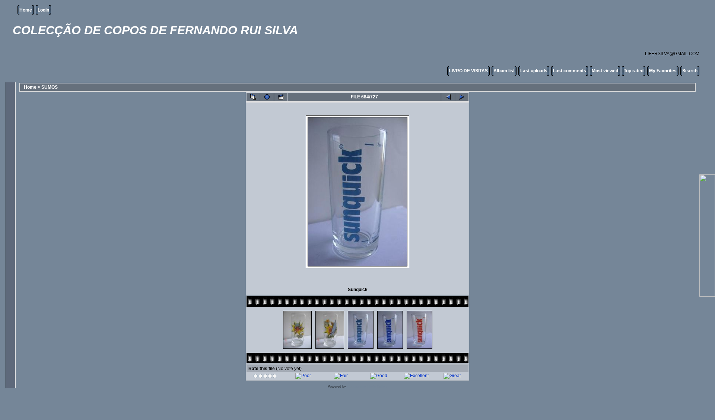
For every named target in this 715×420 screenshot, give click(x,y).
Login (43, 10)
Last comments (569, 70)
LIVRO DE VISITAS (468, 70)
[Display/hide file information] (267, 97)
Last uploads (533, 70)
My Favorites (663, 70)
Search (689, 70)
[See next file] (461, 97)
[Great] (452, 375)
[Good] (378, 375)
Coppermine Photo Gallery (367, 386)
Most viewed (605, 70)
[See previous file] (448, 97)
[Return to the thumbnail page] (253, 97)
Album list (504, 70)
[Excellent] (416, 375)
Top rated (634, 70)
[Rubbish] (265, 377)
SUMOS (49, 87)
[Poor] (303, 375)
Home (25, 10)
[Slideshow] (280, 97)
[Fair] (341, 375)
